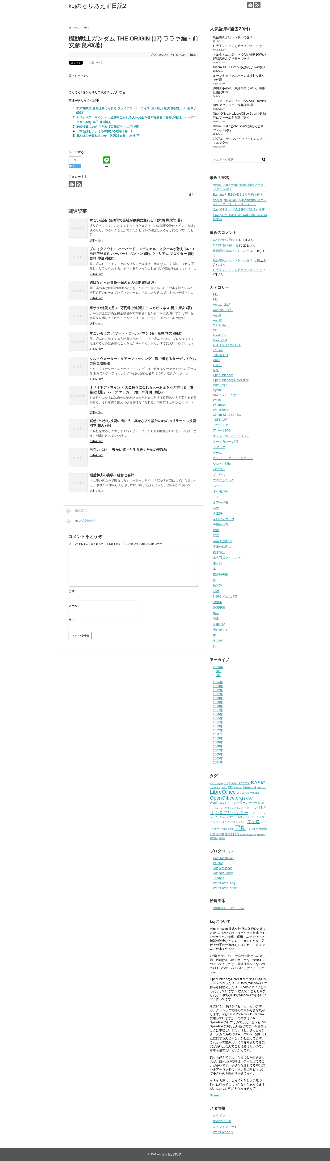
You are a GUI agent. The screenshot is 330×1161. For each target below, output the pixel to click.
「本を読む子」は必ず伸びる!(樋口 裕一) (104, 131)
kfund (216, 360)
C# (218, 787)
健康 (216, 530)
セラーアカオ (220, 817)
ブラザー (242, 822)
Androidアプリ (223, 310)
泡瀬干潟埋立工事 (247, 834)
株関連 (217, 585)
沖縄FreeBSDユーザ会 (228, 908)
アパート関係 (222, 430)
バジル (246, 817)
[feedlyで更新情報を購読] (250, 5)
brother (213, 787)
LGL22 (217, 365)
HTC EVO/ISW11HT (227, 345)
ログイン (219, 1115)
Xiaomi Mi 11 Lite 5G (227, 414)
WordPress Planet (225, 888)
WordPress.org (223, 1132)
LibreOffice (223, 792)
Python (217, 390)
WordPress (220, 409)
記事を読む (96, 240)
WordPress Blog (224, 883)
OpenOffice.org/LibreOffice (231, 380)
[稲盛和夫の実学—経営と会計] (78, 482)
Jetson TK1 (220, 355)
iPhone (218, 350)
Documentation (223, 858)
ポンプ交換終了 (85, 520)
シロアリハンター (231, 812)
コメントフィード (225, 1126)
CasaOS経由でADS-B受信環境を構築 (239, 209)
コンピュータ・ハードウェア (233, 458)
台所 (248, 829)
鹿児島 (222, 838)
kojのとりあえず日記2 (97, 6)
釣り (216, 646)
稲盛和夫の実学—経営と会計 (112, 475)
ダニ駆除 (238, 817)
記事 (216, 618)
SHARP (249, 798)
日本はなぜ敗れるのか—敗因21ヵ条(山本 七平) (108, 135)
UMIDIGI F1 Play (224, 395)
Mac (216, 370)
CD (215, 330)
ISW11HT (261, 787)
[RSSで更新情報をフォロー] (257, 5)
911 (215, 294)
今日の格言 (220, 524)
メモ (216, 497)
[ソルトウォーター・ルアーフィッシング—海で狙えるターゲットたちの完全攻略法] (78, 366)
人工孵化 (219, 513)
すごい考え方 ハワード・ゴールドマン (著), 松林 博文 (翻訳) (136, 333)
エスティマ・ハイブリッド (231, 436)
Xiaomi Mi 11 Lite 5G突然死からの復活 (239, 67)
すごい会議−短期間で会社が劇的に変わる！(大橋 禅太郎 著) (136, 220)
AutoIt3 (217, 320)
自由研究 (261, 834)
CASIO (224, 787)
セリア (230, 817)
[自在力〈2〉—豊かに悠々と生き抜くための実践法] (78, 457)
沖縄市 (217, 602)
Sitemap (215, 1095)
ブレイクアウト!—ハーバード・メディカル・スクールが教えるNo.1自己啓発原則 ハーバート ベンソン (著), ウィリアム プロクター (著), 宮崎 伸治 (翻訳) (142, 253)
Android (244, 783)
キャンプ (231, 808)
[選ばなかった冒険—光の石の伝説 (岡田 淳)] (78, 290)
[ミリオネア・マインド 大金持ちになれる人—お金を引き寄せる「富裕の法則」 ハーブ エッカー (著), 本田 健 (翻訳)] (78, 395)
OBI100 (255, 793)
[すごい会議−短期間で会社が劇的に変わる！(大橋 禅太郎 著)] (78, 228)
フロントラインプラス (226, 822)
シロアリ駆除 (222, 463)
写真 (216, 535)
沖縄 (216, 591)
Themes (218, 878)
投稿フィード (222, 1121)
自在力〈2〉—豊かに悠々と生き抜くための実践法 (128, 450)
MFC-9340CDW (244, 793)
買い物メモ (220, 630)
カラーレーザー (247, 802)
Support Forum (223, 873)
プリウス (219, 474)
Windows (219, 404)
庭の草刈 (81, 510)
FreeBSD (219, 335)
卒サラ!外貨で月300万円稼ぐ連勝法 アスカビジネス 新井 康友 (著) (141, 308)
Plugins (218, 863)
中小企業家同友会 (225, 829)
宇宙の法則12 (222, 546)
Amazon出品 (221, 304)
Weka (217, 400)
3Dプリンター (216, 783)
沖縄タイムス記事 (225, 596)
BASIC (258, 782)
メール (73, 605)
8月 (218, 671)
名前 (72, 591)
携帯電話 (219, 552)
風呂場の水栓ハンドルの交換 (233, 37)
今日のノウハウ (223, 519)
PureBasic (220, 385)
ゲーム (217, 452)
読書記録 (219, 624)
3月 (218, 675)
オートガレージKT (225, 441)
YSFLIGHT (220, 419)
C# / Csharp (221, 325)
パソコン (219, 469)
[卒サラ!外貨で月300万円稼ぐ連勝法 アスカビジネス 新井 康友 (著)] (78, 315)
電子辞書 (214, 838)
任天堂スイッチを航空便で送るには (237, 46)
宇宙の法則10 (222, 541)
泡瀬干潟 (219, 607)
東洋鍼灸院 (220, 574)
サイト (73, 619)
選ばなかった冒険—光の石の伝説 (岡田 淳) (123, 282)
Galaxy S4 (220, 340)
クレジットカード (245, 808)
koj (194, 194)
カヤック (219, 447)
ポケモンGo (221, 491)
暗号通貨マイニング (226, 557)
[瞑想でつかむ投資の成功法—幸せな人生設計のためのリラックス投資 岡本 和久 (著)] (78, 428)
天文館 (254, 829)
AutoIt (217, 315)
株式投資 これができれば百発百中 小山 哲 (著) (107, 126)
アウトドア (220, 425)
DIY (230, 787)
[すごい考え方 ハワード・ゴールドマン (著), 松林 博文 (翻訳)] (78, 341)
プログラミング (223, 480)
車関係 (217, 641)
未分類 (217, 563)
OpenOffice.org (223, 375)
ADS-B (233, 783)
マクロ (253, 821)
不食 (216, 508)
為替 (216, 613)
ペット (217, 485)
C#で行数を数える (225, 239)
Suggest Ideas (222, 868)
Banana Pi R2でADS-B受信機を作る (238, 194)
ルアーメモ (220, 502)
